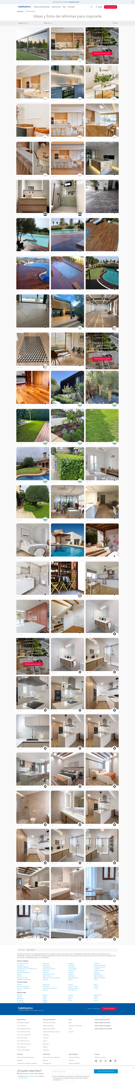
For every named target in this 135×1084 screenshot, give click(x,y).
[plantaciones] (67, 387)
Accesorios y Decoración (50, 988)
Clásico (45, 997)
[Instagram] (96, 1061)
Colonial (70, 997)
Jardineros (46, 972)
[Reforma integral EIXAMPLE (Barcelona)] (67, 769)
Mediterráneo (98, 995)
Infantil (70, 1000)
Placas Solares (47, 976)
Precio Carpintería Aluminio (24, 1044)
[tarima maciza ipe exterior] (32, 234)
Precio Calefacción (21, 1047)
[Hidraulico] (32, 349)
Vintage (45, 1000)
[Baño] (32, 578)
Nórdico (45, 1002)
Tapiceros (45, 979)
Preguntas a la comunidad (75, 1025)
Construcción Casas (99, 967)
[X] (105, 1061)
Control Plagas (72, 968)
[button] (18, 62)
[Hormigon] (102, 311)
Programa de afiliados (74, 1063)
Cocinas (70, 984)
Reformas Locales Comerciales (51, 977)
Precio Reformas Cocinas (23, 1040)
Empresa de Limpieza (48, 1025)
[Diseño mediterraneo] (32, 540)
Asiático (70, 995)
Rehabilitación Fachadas (24, 979)
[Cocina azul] (67, 82)
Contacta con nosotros (100, 1057)
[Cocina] (32, 82)
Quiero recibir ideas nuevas (106, 1071)
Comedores (46, 986)
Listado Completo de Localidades (103, 1028)
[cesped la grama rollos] (32, 425)
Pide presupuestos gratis (102, 53)
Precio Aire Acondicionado (24, 1034)
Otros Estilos (20, 1002)
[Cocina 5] (102, 158)
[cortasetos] (67, 463)
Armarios (96, 963)
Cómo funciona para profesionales (51, 1057)
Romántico (20, 1000)
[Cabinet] (67, 616)
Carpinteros (71, 967)
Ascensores (46, 965)
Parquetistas (97, 974)
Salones (19, 984)
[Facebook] (100, 1061)
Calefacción (71, 965)
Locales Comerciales (23, 986)
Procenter (71, 1031)
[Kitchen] (102, 578)
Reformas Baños (98, 976)
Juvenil (96, 1000)
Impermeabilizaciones (23, 972)
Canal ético (71, 1060)
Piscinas (19, 990)
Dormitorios (46, 984)
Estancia (21, 23)
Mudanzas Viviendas (48, 974)
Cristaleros (97, 968)
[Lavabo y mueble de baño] (32, 196)
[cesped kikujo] (32, 463)
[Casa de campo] (67, 540)
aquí (61, 1080)
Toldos (96, 979)
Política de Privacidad (31, 1076)
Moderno (19, 995)
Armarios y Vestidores (23, 988)
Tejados (70, 979)
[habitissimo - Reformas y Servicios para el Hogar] (25, 7)
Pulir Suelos (71, 976)
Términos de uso (23, 1078)
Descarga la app (47, 1063)
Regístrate (19, 1060)
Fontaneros (71, 970)
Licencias (70, 972)
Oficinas (96, 986)
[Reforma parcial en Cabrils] (67, 654)
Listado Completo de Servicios (102, 1022)
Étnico (95, 998)
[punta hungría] (32, 311)
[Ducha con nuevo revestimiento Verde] (67, 196)
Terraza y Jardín (72, 986)
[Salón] (102, 82)
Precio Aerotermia (21, 1025)
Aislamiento (46, 963)
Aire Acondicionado (23, 963)
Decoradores (21, 970)
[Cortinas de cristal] (32, 43)
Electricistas (46, 970)
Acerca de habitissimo (74, 1057)
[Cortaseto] (32, 501)
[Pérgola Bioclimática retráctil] (67, 311)
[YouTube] (110, 1061)
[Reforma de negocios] (67, 501)
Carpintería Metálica (23, 967)
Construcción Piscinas (49, 968)
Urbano (96, 997)
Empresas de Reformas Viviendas (51, 1031)
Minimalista (20, 998)
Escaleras (45, 990)
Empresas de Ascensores (49, 1022)
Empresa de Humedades (49, 1028)
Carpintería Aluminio (100, 965)
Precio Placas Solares (22, 1037)
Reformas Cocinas (22, 977)
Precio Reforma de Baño (23, 1022)
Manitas (19, 974)
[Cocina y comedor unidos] (102, 501)
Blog (70, 1022)
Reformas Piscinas (73, 977)
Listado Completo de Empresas (103, 1025)
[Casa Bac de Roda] (67, 43)
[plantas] (102, 387)
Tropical (19, 997)
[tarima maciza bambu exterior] (67, 234)
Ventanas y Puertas (73, 988)
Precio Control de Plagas (23, 1050)
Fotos (70, 1028)
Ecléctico (45, 995)
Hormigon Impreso (99, 970)
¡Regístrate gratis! (74, 2)
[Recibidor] (32, 120)
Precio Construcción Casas (23, 1031)
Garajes (96, 988)
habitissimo (20, 11)
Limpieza (96, 972)
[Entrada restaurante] (67, 578)
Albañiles (71, 963)
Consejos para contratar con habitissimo (27, 1063)
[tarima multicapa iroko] (32, 387)
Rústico (45, 998)
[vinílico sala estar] (67, 349)
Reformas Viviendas (99, 977)
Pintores (19, 976)
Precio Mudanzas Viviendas (24, 1028)
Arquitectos (20, 965)
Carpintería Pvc (47, 967)
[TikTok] (115, 1061)
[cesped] (102, 425)
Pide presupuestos (110, 7)
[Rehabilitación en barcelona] (102, 463)
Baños (95, 984)
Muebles (70, 974)
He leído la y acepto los (31, 1077)
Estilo (45, 23)
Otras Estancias (72, 990)
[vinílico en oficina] (102, 196)
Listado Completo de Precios (102, 1019)
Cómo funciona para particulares (25, 1057)
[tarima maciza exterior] (102, 234)
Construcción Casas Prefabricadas (27, 968)
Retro (69, 998)
